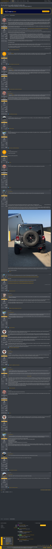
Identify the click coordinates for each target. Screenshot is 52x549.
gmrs (21, 6)
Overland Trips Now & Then (22, 526)
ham (23, 6)
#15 (50, 367)
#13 (50, 330)
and (11, 128)
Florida (6, 143)
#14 (50, 350)
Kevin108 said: (10, 369)
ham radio (25, 6)
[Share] (49, 18)
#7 (50, 150)
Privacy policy (43, 545)
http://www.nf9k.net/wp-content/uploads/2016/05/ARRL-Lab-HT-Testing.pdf (38, 28)
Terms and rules (39, 545)
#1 (50, 18)
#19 (50, 452)
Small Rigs (20, 529)
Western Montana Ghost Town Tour (25, 531)
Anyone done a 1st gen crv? (22, 528)
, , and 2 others (14, 64)
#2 (50, 52)
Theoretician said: (11, 312)
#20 (50, 472)
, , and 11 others (14, 49)
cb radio (13, 6)
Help (46, 545)
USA (6, 64)
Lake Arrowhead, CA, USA (5, 464)
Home (48, 545)
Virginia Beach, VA (5, 342)
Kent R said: (10, 191)
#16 (50, 390)
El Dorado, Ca (5, 34)
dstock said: (10, 474)
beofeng (10, 6)
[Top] (49, 545)
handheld (29, 6)
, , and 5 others (15, 308)
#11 (50, 293)
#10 (50, 274)
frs (19, 6)
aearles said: (10, 68)
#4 (50, 91)
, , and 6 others (14, 347)
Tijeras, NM (5, 305)
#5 (50, 116)
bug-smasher (15, 527)
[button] (26, 1)
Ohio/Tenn (6, 202)
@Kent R (12, 53)
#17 (50, 415)
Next (4, 16)
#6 (50, 131)
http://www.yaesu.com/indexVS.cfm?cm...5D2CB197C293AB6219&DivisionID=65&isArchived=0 (21, 283)
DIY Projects (20, 541)
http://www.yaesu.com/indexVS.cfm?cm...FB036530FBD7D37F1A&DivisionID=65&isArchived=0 (21, 281)
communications (16, 6)
